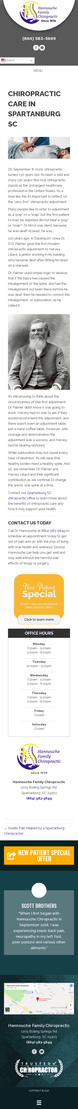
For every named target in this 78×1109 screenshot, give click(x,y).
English (10, 60)
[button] (39, 855)
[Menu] (39, 1102)
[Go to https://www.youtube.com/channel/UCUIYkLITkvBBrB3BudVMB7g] (42, 48)
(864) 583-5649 (39, 38)
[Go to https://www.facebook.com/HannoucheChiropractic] (36, 48)
